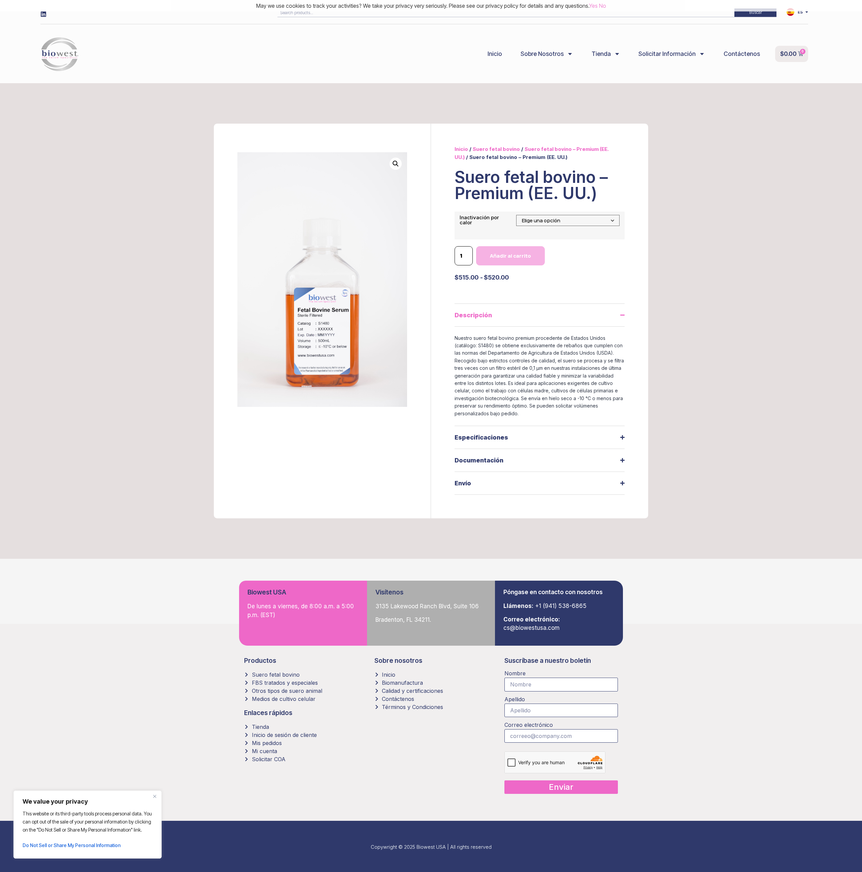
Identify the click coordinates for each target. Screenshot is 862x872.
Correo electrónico (528, 725)
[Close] (155, 796)
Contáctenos (742, 53)
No (602, 5)
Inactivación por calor (479, 220)
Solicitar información (667, 53)
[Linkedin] (43, 14)
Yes (593, 5)
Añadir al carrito (510, 255)
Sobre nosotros (542, 53)
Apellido (514, 700)
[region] (87, 824)
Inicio (495, 53)
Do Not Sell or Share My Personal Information (72, 845)
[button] (396, 164)
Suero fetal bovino (496, 149)
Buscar (755, 12)
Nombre (515, 674)
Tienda (601, 53)
